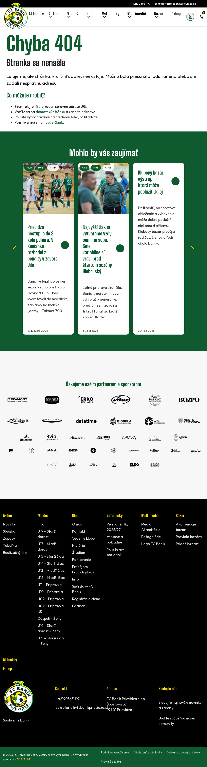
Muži (40, 167)
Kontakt (78, 531)
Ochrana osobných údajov (184, 752)
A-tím (53, 167)
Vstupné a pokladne (115, 539)
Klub (29, 167)
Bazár (180, 515)
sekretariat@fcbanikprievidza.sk (175, 3)
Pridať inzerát (187, 543)
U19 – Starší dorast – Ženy (49, 628)
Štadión (78, 552)
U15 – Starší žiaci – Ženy (51, 641)
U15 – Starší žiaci (51, 556)
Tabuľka (10, 545)
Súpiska (9, 531)
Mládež (43, 515)
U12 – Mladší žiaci (51, 577)
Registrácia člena (86, 598)
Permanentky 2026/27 (117, 527)
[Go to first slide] (192, 249)
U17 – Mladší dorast (47, 546)
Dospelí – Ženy (49, 618)
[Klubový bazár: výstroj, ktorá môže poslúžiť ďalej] (158, 249)
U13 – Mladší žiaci (51, 570)
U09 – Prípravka (51, 598)
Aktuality (10, 659)
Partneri (79, 606)
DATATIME (25, 759)
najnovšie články (51, 122)
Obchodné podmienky (148, 752)
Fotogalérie (151, 536)
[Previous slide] (14, 249)
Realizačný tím (15, 552)
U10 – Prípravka (50, 591)
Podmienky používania (115, 752)
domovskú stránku (50, 112)
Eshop (7, 668)
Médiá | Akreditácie (150, 527)
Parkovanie (81, 559)
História (78, 545)
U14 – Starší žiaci (51, 563)
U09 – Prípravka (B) (51, 609)
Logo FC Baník (153, 543)
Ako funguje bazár (186, 527)
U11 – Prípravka (50, 584)
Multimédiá (149, 515)
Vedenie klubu (83, 538)
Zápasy (9, 538)
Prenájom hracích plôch (83, 569)
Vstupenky (115, 515)
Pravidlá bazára (189, 536)
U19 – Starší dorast (47, 534)
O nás (77, 524)
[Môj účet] (190, 17)
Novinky (9, 524)
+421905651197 (141, 3)
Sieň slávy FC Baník (82, 589)
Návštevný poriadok (115, 552)
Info (41, 524)
